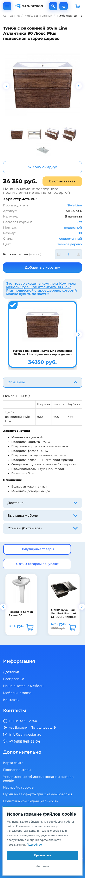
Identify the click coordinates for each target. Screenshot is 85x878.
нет (79, 222)
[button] (3, 607)
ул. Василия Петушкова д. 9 (32, 727)
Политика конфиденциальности (31, 801)
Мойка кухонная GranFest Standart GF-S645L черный (63, 613)
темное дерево (70, 244)
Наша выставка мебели (23, 686)
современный (70, 238)
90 (80, 233)
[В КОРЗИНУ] (30, 627)
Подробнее (34, 844)
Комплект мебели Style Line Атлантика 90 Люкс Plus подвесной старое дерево (41, 287)
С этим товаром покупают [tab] (37, 564)
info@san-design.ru (25, 734)
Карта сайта (13, 763)
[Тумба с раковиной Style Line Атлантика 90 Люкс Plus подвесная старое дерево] (42, 84)
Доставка (11, 672)
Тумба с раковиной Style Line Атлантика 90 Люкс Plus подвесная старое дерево (42, 352)
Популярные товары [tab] (37, 549)
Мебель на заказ (17, 693)
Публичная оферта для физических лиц (37, 794)
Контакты (11, 700)
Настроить (43, 866)
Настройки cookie (18, 787)
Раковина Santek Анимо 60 (20, 613)
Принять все (42, 855)
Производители (17, 770)
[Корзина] (78, 6)
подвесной (73, 227)
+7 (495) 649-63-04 (63, 6)
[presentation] (6, 86)
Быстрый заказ (62, 181)
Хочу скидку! (42, 167)
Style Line (74, 205)
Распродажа (13, 679)
